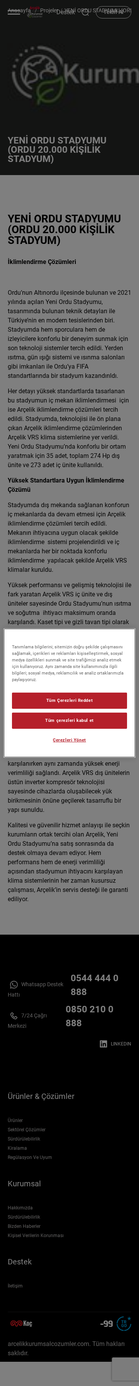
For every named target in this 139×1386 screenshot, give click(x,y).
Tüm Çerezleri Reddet (69, 700)
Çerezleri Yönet (69, 740)
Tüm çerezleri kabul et (69, 720)
